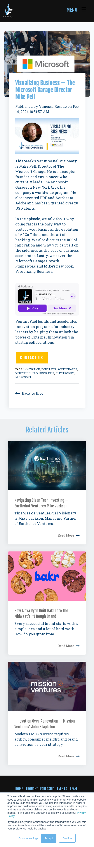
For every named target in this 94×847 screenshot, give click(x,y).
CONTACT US (31, 357)
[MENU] (84, 9)
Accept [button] (49, 838)
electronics (65, 373)
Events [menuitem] (62, 789)
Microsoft (23, 377)
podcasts (48, 369)
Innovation (31, 369)
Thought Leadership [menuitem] (40, 789)
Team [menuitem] (73, 789)
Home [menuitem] (19, 789)
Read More (66, 535)
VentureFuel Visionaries (34, 373)
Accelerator (67, 369)
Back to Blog (33, 393)
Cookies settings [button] (28, 838)
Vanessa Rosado (53, 106)
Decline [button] (67, 838)
